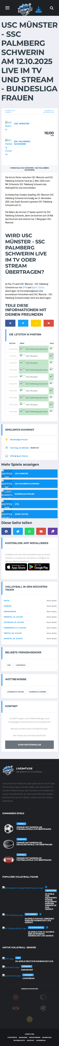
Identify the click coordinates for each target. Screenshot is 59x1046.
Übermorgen (10, 612)
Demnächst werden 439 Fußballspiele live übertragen (34, 828)
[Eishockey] (43, 996)
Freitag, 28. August (13, 633)
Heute (6, 601)
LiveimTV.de (29, 1034)
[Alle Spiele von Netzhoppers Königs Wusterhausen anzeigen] (22, 888)
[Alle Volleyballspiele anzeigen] (46, 887)
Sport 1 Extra (38, 287)
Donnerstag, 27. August (15, 628)
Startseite (12, 1037)
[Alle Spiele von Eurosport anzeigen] (11, 967)
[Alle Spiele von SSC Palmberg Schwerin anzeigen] (8, 147)
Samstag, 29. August (13, 639)
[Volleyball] (30, 1019)
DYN (25, 287)
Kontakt (30, 1040)
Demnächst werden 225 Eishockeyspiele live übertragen (34, 843)
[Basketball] (16, 996)
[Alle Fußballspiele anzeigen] (8, 828)
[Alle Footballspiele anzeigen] (8, 859)
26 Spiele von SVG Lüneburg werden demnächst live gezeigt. (39, 920)
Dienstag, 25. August (13, 617)
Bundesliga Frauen (9, 111)
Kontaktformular (29, 744)
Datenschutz (19, 1040)
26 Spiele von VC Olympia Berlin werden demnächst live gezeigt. (41, 934)
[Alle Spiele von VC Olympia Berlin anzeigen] (14, 928)
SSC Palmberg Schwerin (22, 142)
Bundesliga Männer (37, 692)
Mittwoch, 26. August (14, 622)
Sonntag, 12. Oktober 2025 (48, 111)
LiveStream (20, 665)
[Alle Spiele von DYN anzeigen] (8, 958)
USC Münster (21, 123)
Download (46, 1037)
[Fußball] (43, 1008)
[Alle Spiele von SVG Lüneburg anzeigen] (12, 915)
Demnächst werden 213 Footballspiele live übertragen (34, 859)
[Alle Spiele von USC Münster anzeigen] (8, 125)
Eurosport (27, 970)
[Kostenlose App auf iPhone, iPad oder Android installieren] (39, 11)
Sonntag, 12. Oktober (19, 448)
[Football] (16, 1008)
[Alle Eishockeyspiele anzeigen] (8, 844)
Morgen (7, 606)
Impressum (41, 1040)
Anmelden (23, 1037)
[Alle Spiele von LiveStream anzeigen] (11, 975)
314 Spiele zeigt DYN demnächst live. (34, 961)
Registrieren (34, 1037)
